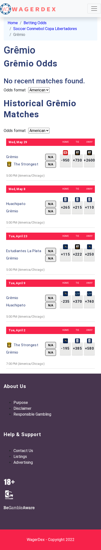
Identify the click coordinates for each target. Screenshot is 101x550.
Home (13, 23)
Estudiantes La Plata (23, 251)
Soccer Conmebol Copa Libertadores (45, 28)
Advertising (23, 462)
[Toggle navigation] (94, 8)
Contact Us (23, 450)
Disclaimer (22, 408)
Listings (20, 456)
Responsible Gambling (32, 414)
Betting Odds (35, 23)
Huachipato (15, 204)
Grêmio (12, 157)
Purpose (20, 402)
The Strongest (25, 164)
